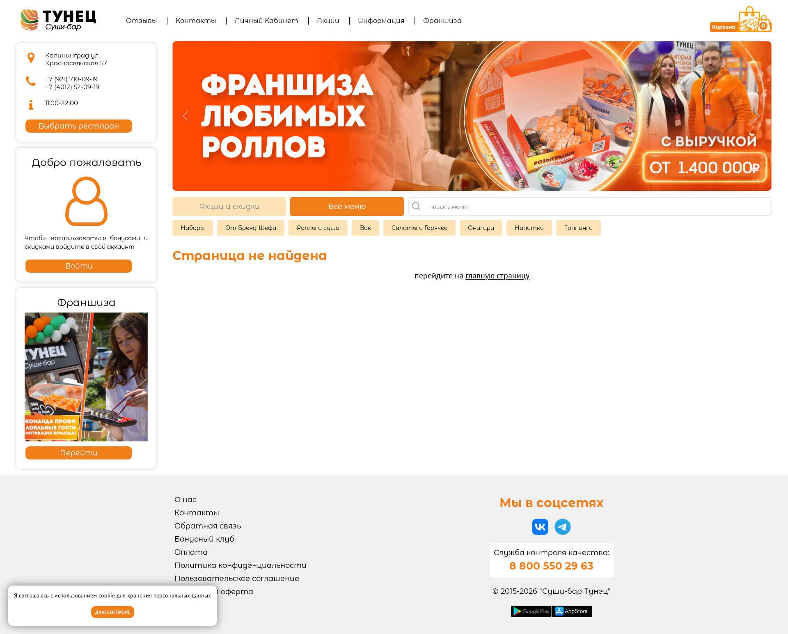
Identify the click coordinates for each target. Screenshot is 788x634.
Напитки (529, 228)
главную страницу (497, 275)
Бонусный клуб (204, 539)
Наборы (193, 228)
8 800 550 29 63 (551, 566)
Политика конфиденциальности (240, 565)
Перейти (79, 452)
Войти (79, 266)
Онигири (481, 228)
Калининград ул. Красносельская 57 (76, 59)
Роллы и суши (318, 228)
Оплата (191, 552)
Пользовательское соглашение (236, 578)
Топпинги (578, 228)
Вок (365, 228)
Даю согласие (112, 612)
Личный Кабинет (266, 21)
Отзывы (141, 21)
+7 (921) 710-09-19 (71, 79)
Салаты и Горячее (419, 228)
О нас (185, 499)
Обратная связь (207, 526)
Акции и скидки (229, 206)
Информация (381, 21)
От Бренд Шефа (250, 228)
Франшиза (442, 21)
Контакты (196, 21)
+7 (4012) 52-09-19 (72, 87)
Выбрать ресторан (79, 126)
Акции (328, 21)
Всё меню (347, 206)
